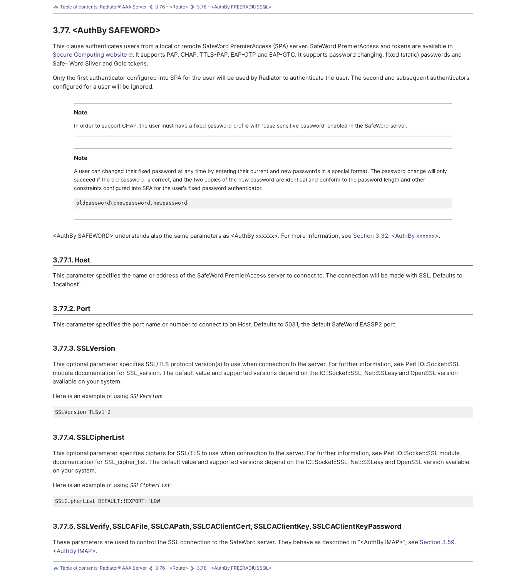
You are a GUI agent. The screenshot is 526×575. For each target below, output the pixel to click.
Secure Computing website (91, 54)
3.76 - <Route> (171, 7)
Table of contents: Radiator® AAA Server (103, 7)
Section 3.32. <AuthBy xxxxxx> (396, 235)
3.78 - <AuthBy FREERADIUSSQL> (234, 7)
